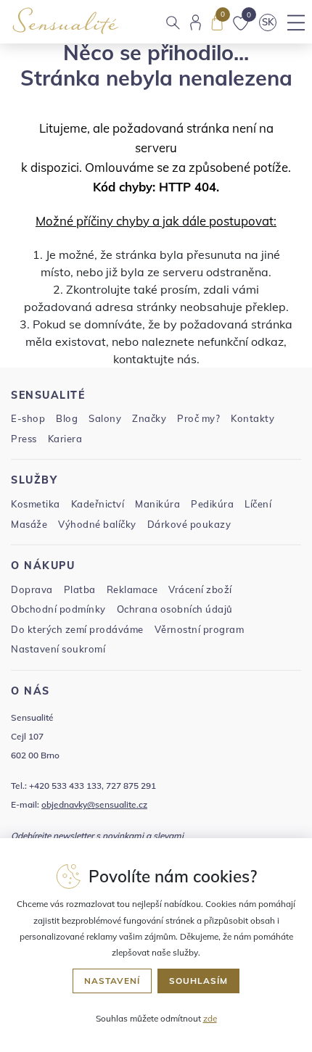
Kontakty (252, 418)
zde (210, 1018)
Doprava (32, 589)
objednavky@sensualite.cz (94, 804)
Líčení (258, 504)
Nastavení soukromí (58, 649)
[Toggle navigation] (295, 22)
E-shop (28, 418)
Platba (80, 589)
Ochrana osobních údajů (175, 609)
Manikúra (157, 504)
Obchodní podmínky (58, 609)
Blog (67, 418)
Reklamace (132, 589)
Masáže (29, 524)
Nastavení (112, 980)
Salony (105, 418)
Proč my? (198, 418)
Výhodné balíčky (97, 524)
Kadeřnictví (98, 504)
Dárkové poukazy (189, 524)
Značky (149, 418)
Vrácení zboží (200, 589)
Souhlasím (198, 980)
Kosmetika (35, 504)
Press (24, 438)
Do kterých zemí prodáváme (77, 629)
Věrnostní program (200, 629)
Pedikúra (212, 504)
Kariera (65, 438)
